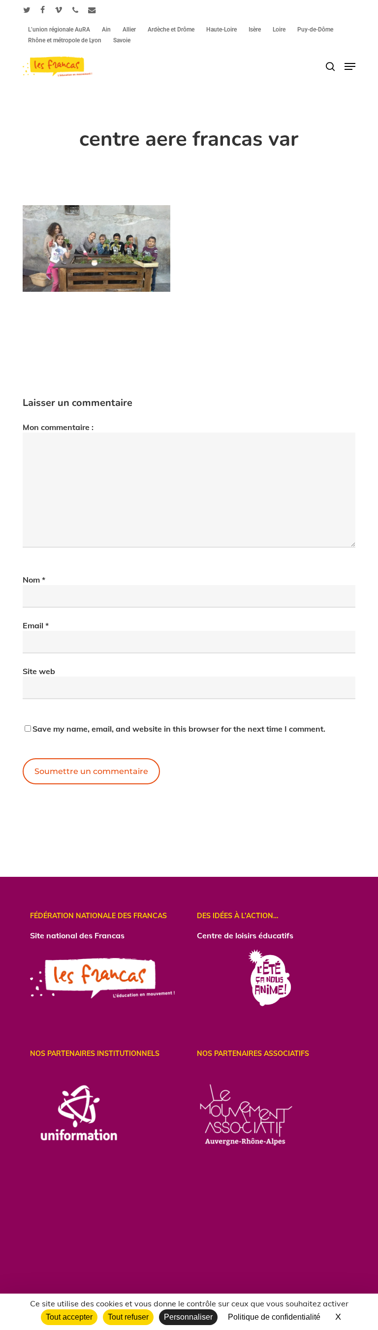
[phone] (75, 9)
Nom (34, 580)
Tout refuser (128, 1317)
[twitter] (27, 9)
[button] (350, 66)
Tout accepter (69, 1317)
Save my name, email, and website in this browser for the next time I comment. (178, 729)
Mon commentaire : (58, 427)
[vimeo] (59, 9)
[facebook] (42, 9)
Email (36, 625)
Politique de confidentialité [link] (274, 1317)
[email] (92, 9)
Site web (39, 671)
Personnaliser (188, 1317)
